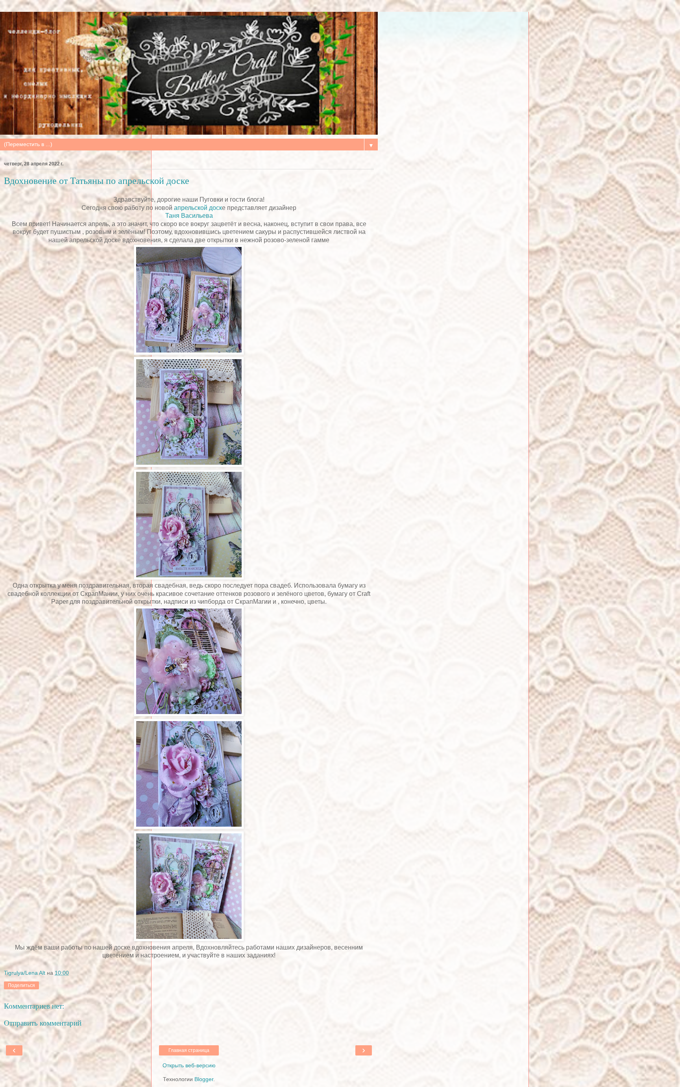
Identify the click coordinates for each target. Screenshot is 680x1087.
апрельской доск (198, 207)
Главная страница (188, 1050)
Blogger (203, 1079)
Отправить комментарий (42, 1023)
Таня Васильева (189, 215)
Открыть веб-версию (189, 1065)
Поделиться (21, 985)
